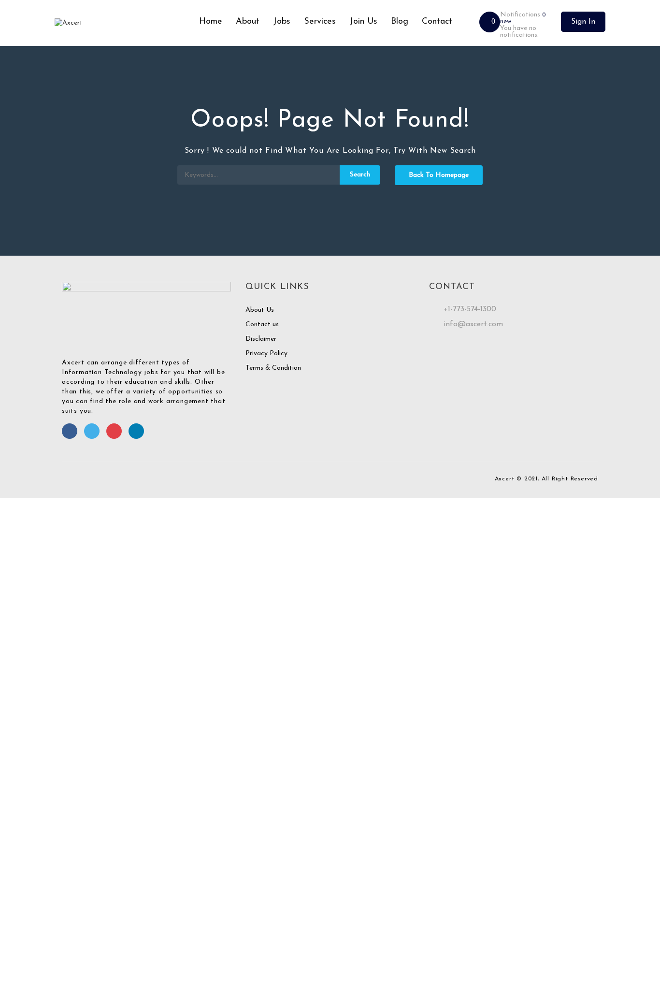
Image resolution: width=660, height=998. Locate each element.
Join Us (363, 21)
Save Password (22, 682)
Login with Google (32, 716)
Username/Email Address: (38, 586)
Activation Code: (25, 962)
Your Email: (16, 933)
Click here (571, 908)
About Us (259, 310)
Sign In (583, 22)
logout (191, 522)
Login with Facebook (36, 706)
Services (320, 21)
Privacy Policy (266, 353)
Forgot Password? (30, 656)
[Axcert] (123, 23)
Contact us (262, 324)
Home (210, 21)
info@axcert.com (473, 324)
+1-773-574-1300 (470, 309)
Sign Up (81, 656)
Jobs (281, 21)
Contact (437, 21)
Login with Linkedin (34, 725)
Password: (15, 615)
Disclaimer (260, 339)
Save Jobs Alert (23, 844)
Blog (399, 21)
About (247, 21)
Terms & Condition (273, 368)
